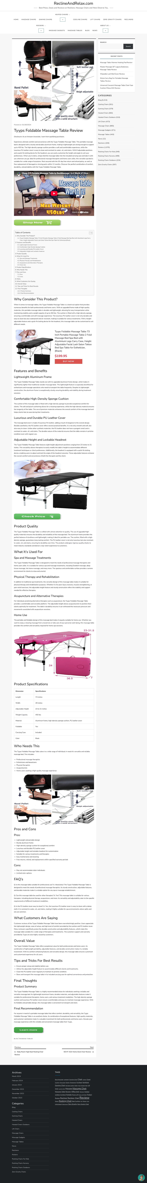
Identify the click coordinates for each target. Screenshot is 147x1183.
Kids (86, 1085)
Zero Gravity (72, 1104)
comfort (84, 1079)
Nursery (68, 1092)
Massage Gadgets (57, 30)
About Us (104, 25)
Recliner (63, 1098)
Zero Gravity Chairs (112, 19)
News (94, 30)
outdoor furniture (60, 1095)
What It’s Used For (23, 256)
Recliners (128, 19)
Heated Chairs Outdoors (107, 117)
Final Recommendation (27, 293)
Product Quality (22, 254)
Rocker (56, 1101)
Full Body (79, 1083)
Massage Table (60, 1092)
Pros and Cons (21, 272)
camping (66, 1079)
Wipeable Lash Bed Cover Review (112, 74)
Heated (83, 1085)
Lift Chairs (95, 19)
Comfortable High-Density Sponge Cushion (32, 247)
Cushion (57, 1082)
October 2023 (17, 1098)
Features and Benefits (24, 242)
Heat (79, 1085)
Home (16, 19)
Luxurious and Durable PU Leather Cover (32, 249)
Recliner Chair (73, 1098)
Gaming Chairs (45, 19)
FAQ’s (18, 279)
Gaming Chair (60, 1085)
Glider (76, 1085)
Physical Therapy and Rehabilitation (30, 261)
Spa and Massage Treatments (28, 258)
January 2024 (17, 1085)
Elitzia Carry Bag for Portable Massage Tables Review (114, 79)
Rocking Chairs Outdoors (107, 160)
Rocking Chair (65, 1101)
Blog (87, 30)
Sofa (88, 1101)
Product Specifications (24, 267)
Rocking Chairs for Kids (106, 152)
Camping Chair (73, 1079)
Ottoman (82, 1092)
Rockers (40, 25)
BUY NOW (68, 361)
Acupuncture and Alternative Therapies (31, 263)
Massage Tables (75, 30)
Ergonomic (73, 1082)
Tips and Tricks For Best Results (28, 286)
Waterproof (65, 1104)
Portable (69, 1095)
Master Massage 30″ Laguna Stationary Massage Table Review (114, 68)
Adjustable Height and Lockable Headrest (32, 251)
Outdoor (86, 1092)
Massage (68, 1088)
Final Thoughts (22, 289)
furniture (86, 1082)
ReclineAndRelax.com (73, 3)
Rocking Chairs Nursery (106, 156)
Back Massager (59, 1079)
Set (81, 1101)
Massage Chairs (29, 19)
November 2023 (18, 1093)
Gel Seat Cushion (70, 1085)
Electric (68, 1082)
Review (84, 1098)
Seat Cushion (76, 1101)
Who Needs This (22, 270)
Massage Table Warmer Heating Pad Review (116, 62)
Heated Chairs (61, 14)
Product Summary (26, 291)
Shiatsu (84, 1101)
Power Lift (75, 1095)
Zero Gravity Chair (83, 1104)
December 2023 (18, 1089)
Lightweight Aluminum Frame (28, 245)
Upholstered (58, 1104)
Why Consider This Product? (26, 236)
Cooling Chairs (80, 19)
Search (103, 42)
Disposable (62, 1082)
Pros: (21, 274)
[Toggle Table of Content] (90, 233)
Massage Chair (79, 1088)
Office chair (75, 1092)
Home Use (23, 265)
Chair (80, 1079)
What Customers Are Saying (26, 281)
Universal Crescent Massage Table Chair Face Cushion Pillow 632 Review (116, 86)
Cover (88, 1080)
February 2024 (17, 1081)
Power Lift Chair (82, 1095)
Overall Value (22, 284)
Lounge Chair (62, 1089)
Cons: (21, 277)
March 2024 (16, 1076)
